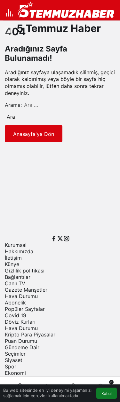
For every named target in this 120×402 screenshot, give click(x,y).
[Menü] (9, 12)
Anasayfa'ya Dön (33, 134)
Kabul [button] (106, 393)
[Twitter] (60, 238)
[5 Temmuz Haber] (68, 10)
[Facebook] (54, 238)
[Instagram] (66, 238)
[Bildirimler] (8, 31)
